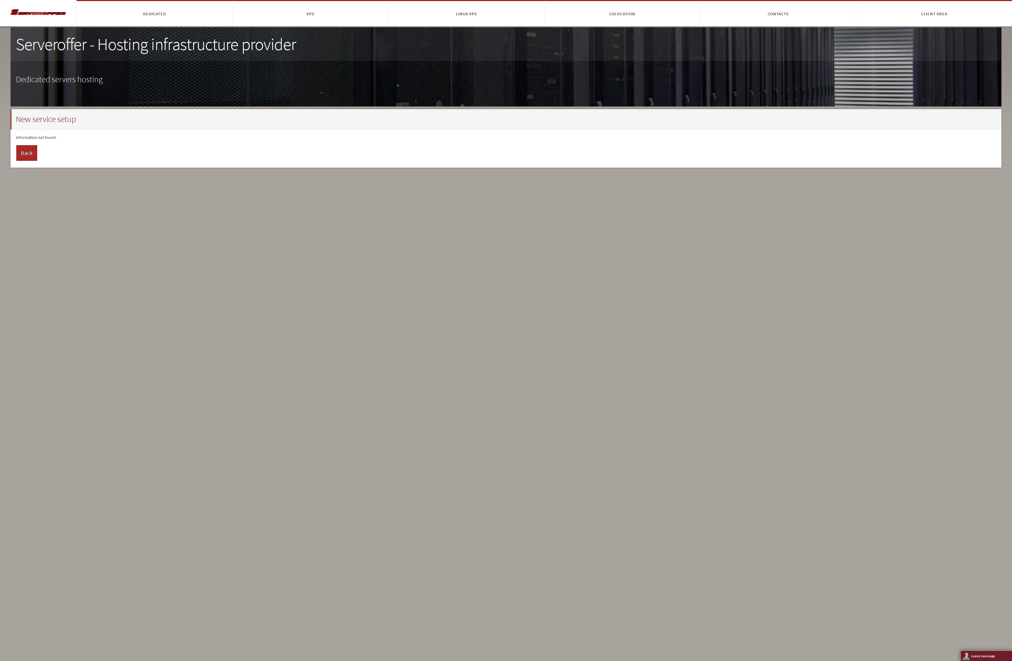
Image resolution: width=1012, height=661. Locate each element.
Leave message (983, 656)
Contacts (778, 13)
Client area (934, 13)
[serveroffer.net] (38, 13)
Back (27, 153)
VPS (310, 13)
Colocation (622, 13)
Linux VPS (466, 13)
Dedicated (154, 13)
